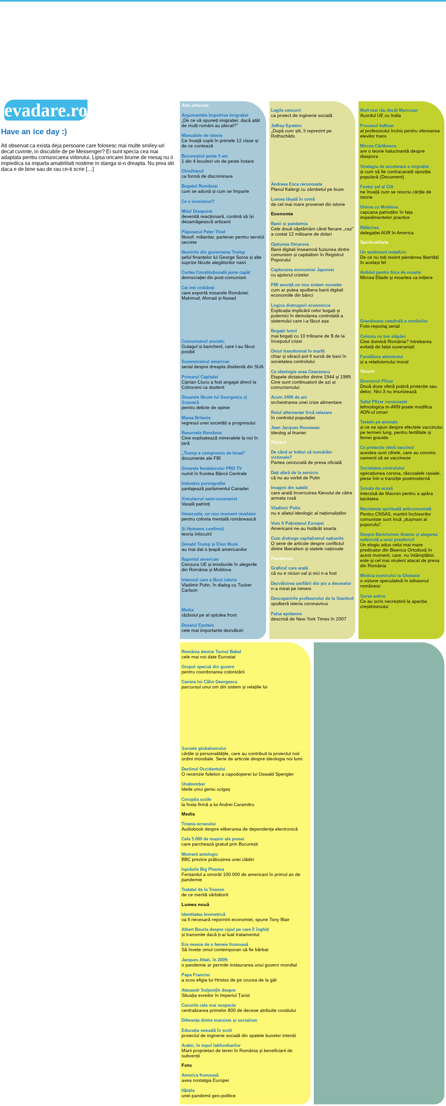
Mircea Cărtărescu (378, 145)
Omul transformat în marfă (298, 351)
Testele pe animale (379, 422)
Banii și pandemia (289, 223)
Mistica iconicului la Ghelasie (390, 575)
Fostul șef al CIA (376, 186)
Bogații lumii (284, 330)
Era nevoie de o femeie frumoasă (215, 944)
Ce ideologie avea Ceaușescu (300, 371)
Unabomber (193, 784)
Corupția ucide (196, 799)
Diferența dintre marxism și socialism (219, 1020)
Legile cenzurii (286, 110)
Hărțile (188, 1090)
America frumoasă (200, 1075)
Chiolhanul (193, 171)
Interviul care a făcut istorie (209, 579)
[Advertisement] (223, 50)
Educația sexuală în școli (207, 1030)
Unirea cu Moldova (379, 207)
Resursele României (202, 432)
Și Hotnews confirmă (203, 528)
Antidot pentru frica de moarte (390, 272)
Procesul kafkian (377, 125)
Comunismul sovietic (203, 341)
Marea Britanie (196, 417)
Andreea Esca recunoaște (296, 184)
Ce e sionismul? (198, 201)
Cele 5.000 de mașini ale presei (213, 838)
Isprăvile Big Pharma (203, 869)
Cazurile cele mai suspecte (209, 1005)
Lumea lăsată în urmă (293, 199)
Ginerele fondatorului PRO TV (212, 468)
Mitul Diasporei (197, 211)
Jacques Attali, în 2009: (205, 959)
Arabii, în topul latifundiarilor (211, 1045)
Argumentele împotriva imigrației (215, 115)
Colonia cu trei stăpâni (383, 336)
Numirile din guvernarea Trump (213, 252)
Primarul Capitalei (200, 376)
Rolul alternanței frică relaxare (301, 412)
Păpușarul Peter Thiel (203, 231)
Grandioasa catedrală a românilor (394, 321)
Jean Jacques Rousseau (295, 427)
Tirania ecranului (199, 823)
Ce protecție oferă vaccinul (387, 447)
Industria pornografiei (204, 483)
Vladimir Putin (285, 507)
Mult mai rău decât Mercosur (389, 110)
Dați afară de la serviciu (294, 472)
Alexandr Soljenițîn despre (208, 990)
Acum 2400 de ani (289, 397)
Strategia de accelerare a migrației (394, 166)
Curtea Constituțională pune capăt (216, 272)
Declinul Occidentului (203, 769)
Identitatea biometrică (203, 914)
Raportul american (200, 559)
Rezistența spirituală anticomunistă (395, 508)
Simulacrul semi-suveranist (209, 498)
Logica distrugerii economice (300, 305)
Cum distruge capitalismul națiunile (307, 538)
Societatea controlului (382, 468)
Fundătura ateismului (381, 356)
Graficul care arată (289, 568)
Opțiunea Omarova (290, 244)
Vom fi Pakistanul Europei (297, 523)
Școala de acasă (376, 488)
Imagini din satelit (289, 487)
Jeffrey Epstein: (286, 125)
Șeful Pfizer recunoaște (383, 401)
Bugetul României (200, 186)
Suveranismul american (206, 361)
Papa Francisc (196, 974)
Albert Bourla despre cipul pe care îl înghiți (225, 929)
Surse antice (372, 596)
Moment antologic (200, 854)
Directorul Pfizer (376, 381)
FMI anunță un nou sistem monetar (306, 284)
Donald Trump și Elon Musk (210, 544)
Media (188, 609)
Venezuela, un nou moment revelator (219, 513)
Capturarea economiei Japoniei (302, 269)
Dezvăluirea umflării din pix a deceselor (311, 583)
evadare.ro (46, 110)
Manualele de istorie (202, 135)
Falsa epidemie (286, 613)
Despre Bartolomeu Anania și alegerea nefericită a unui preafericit (399, 537)
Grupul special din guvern (208, 666)
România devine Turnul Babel (211, 651)
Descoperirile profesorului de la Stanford (312, 598)
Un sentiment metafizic (383, 252)
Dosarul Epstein (198, 625)
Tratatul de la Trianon (203, 889)
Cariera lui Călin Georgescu (209, 681)
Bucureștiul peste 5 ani (205, 156)
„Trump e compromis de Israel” (214, 453)
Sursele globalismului (204, 748)
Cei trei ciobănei (198, 287)
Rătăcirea (369, 227)
